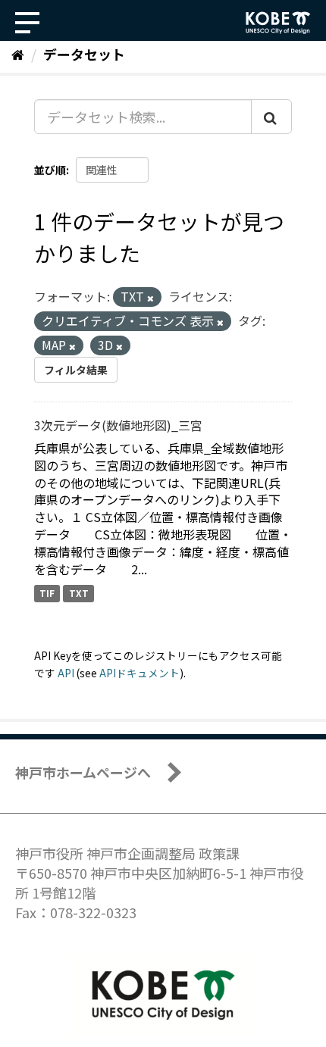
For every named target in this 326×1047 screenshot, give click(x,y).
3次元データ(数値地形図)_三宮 (118, 425)
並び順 (50, 169)
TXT (79, 593)
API (66, 672)
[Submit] (271, 116)
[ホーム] (17, 54)
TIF (47, 593)
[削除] (150, 298)
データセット (84, 54)
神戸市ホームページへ (83, 772)
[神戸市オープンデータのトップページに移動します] (278, 22)
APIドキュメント (139, 672)
